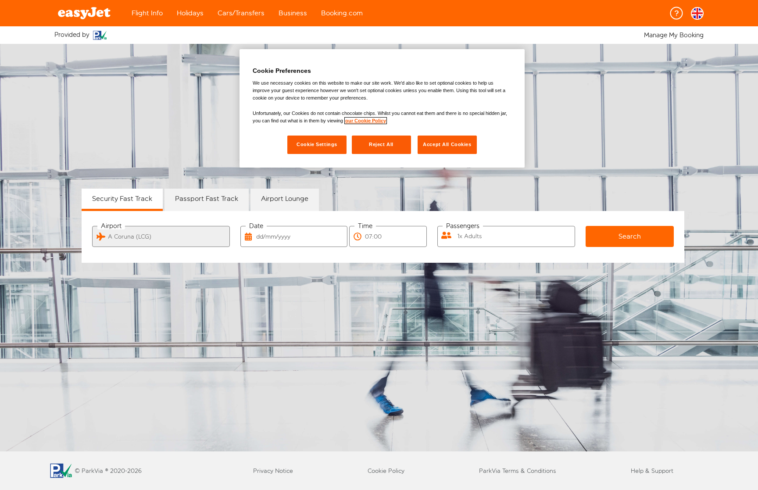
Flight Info (147, 13)
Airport (111, 226)
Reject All (381, 144)
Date (256, 226)
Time (365, 226)
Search (630, 236)
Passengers (462, 226)
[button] (697, 13)
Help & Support (652, 471)
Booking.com (342, 13)
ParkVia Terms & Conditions (517, 471)
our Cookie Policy (365, 120)
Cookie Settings (317, 144)
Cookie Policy (386, 471)
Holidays (190, 13)
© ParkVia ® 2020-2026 (108, 471)
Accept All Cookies (447, 144)
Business (293, 13)
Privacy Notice (273, 471)
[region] (382, 108)
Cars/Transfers (241, 13)
